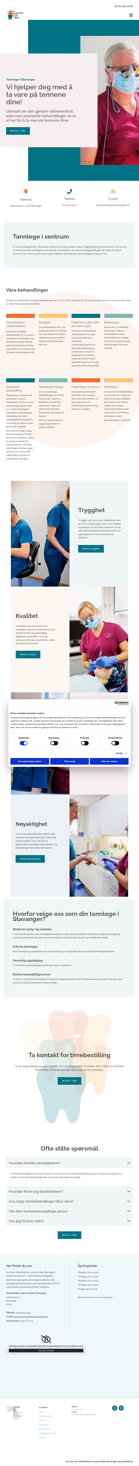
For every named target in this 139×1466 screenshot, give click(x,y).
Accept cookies (46, 1350)
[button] (18, 131)
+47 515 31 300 (77, 1409)
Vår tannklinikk (45, 1416)
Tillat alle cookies (109, 761)
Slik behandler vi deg (47, 1433)
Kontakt (42, 1438)
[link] (128, 1163)
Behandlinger (44, 1429)
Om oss (42, 1420)
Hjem (41, 1412)
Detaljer (119, 753)
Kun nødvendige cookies (30, 761)
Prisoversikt (43, 1425)
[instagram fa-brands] (121, 1408)
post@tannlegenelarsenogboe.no (113, 205)
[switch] (54, 743)
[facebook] (115, 1408)
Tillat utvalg (69, 761)
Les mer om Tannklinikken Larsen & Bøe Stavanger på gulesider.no (99, 1461)
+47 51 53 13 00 (69, 205)
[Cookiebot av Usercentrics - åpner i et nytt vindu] (117, 703)
